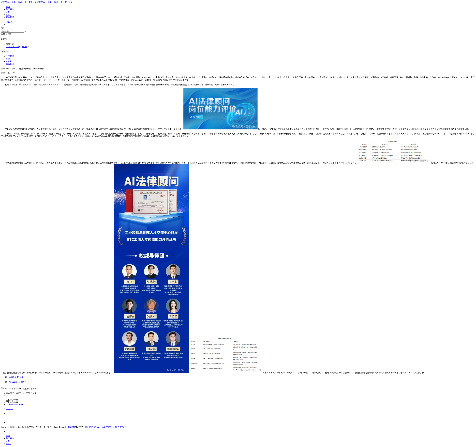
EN (11, 22)
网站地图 (71, 427)
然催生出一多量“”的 (18, 382)
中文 (8, 22)
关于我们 (10, 9)
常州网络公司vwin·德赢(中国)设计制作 (102, 427)
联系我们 (10, 17)
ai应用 (8, 15)
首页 (8, 7)
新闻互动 (5, 51)
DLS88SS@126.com (14, 404)
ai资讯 (8, 12)
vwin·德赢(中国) (13, 47)
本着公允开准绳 (16, 377)
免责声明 (123, 427)
